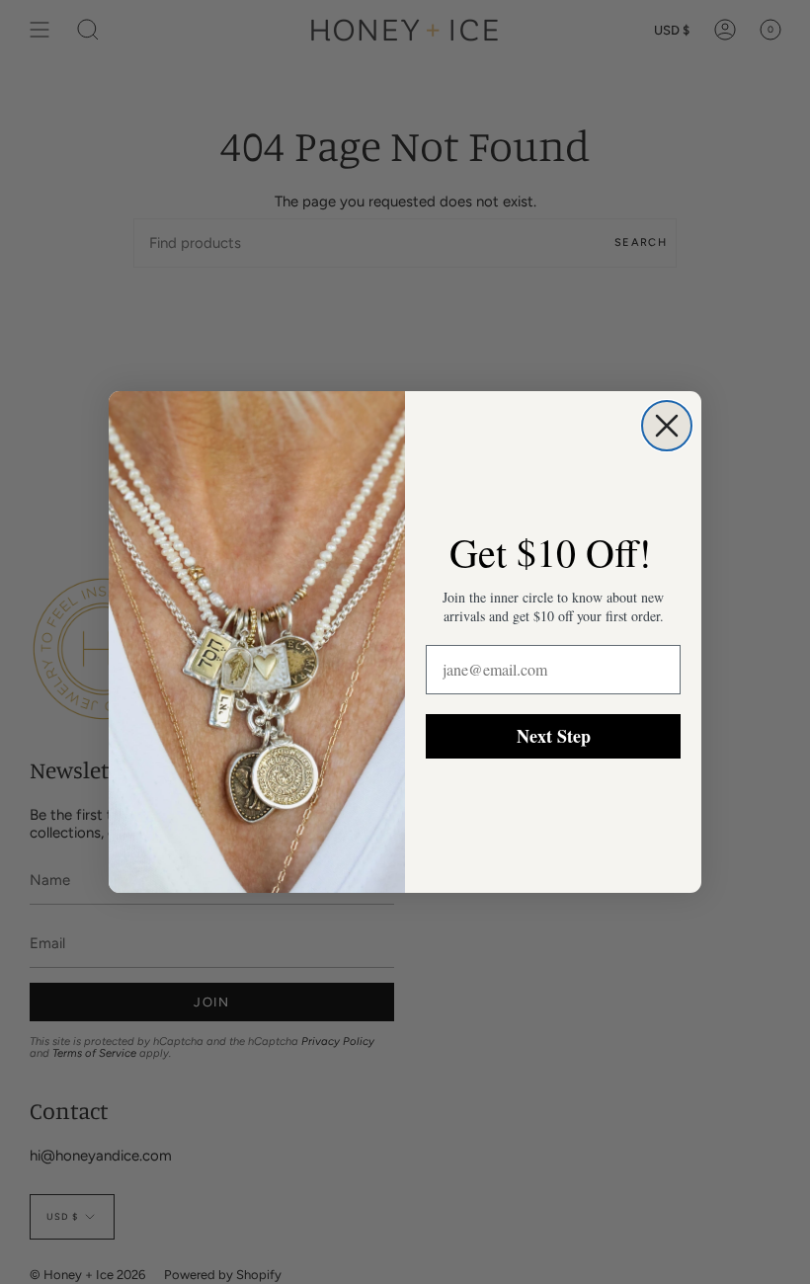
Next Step (554, 736)
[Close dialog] (666, 425)
